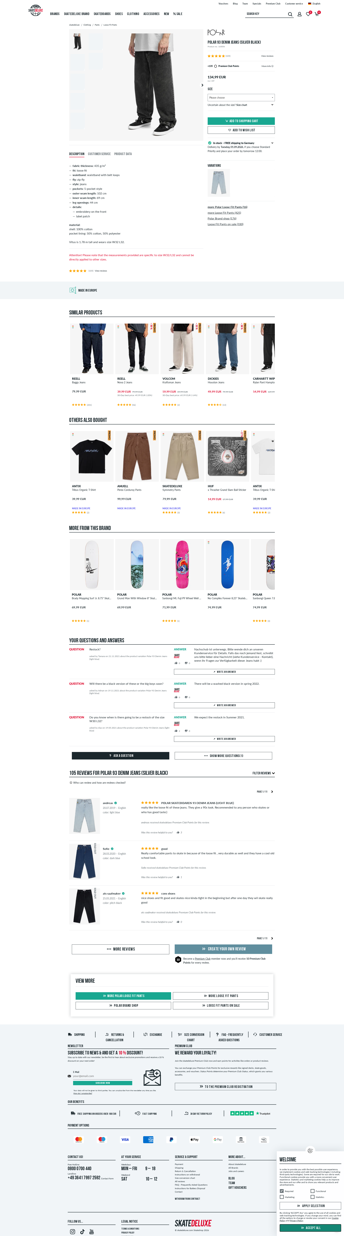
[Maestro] (102, 1140)
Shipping (79, 1035)
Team (245, 3)
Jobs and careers (236, 1171)
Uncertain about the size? (227, 104)
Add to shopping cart (244, 121)
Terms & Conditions (130, 1229)
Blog (235, 3)
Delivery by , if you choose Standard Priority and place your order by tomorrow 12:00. (239, 147)
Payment (179, 1164)
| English (315, 3)
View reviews (267, 56)
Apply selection (313, 1206)
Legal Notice (129, 1221)
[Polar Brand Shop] (241, 33)
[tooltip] (272, 66)
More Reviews (123, 949)
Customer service (294, 3)
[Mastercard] (79, 1140)
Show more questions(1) (226, 756)
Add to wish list (244, 130)
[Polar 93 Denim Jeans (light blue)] (218, 194)
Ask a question (123, 756)
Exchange (156, 1035)
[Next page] (272, 791)
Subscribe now (102, 1083)
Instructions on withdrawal (187, 1174)
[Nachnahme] (264, 1140)
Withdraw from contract (187, 1199)
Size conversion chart (185, 1178)
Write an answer (226, 672)
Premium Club (273, 3)
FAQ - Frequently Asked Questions (191, 1184)
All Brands (233, 1167)
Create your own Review (226, 949)
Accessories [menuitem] (152, 14)
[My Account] (299, 14)
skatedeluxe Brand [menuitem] (76, 14)
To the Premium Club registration (229, 1087)
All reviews (180, 1181)
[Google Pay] (218, 1140)
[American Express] (149, 1140)
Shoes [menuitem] (119, 14)
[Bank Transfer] (241, 1140)
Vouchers (223, 3)
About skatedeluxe (237, 1164)
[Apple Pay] (195, 1140)
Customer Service (270, 1035)
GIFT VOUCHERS (237, 1188)
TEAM (231, 1183)
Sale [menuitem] (179, 14)
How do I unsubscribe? (82, 1093)
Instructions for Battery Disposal (190, 1188)
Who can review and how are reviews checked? (99, 782)
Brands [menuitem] (55, 14)
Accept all (313, 1228)
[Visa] (125, 1140)
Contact (178, 1191)
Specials (257, 3)
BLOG (231, 1178)
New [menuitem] (166, 14)
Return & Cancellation (185, 1171)
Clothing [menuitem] (133, 14)
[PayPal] (172, 1140)
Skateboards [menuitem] (102, 14)
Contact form (107, 1178)
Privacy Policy (127, 1233)
